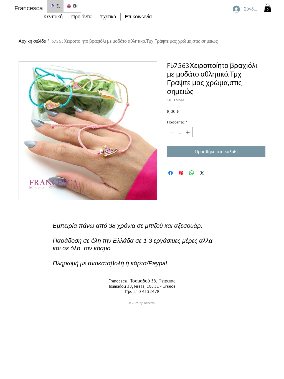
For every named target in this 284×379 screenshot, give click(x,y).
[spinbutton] (180, 132)
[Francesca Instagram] (141, 272)
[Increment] (188, 132)
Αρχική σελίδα (32, 41)
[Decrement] (171, 132)
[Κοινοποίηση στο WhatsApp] (191, 173)
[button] (267, 8)
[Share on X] (202, 173)
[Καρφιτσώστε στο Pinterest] (181, 173)
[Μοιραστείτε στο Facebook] (170, 173)
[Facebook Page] (131, 272)
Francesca (28, 8)
